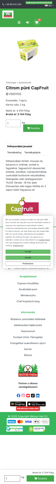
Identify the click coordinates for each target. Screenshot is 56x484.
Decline (28, 258)
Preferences (28, 264)
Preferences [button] (18, 246)
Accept (28, 252)
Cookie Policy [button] (44, 240)
